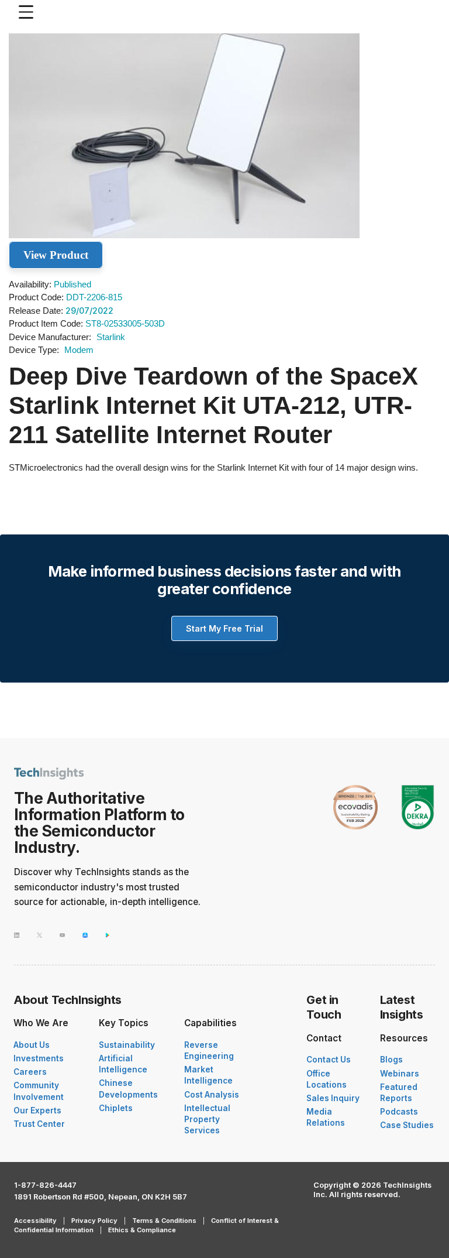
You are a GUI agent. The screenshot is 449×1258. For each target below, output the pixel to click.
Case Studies (407, 1125)
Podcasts (399, 1111)
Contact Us (328, 1059)
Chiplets (116, 1108)
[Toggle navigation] (29, 12)
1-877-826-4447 (45, 1185)
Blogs (391, 1059)
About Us (31, 1045)
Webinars (399, 1073)
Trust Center (39, 1124)
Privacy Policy (94, 1220)
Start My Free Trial (224, 628)
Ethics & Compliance (142, 1230)
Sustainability (127, 1045)
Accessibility (35, 1220)
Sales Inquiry (333, 1098)
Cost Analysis (211, 1094)
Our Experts (37, 1110)
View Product (55, 255)
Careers (30, 1072)
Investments (38, 1058)
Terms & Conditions (164, 1220)
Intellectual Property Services (207, 1119)
